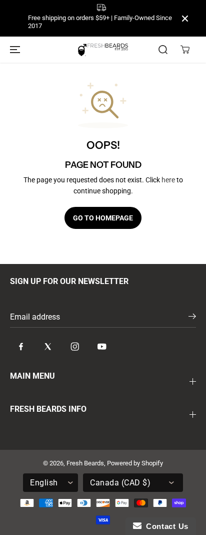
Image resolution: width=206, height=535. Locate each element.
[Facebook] (21, 346)
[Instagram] (75, 346)
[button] (13, 49)
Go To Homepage (103, 218)
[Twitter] (48, 346)
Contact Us (165, 526)
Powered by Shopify (135, 463)
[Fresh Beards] (103, 50)
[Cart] (185, 50)
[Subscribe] (192, 318)
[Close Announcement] (185, 19)
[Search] (163, 50)
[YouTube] (102, 346)
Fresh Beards (85, 463)
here (168, 180)
